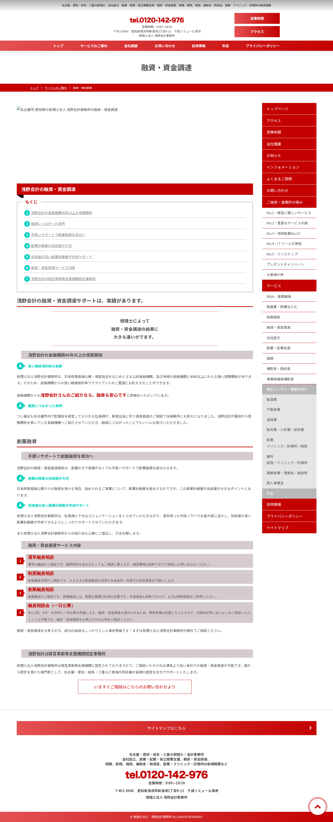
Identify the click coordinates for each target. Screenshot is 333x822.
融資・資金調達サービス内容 (53, 267)
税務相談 (273, 317)
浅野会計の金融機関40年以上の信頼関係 (61, 212)
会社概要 (131, 45)
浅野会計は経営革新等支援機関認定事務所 (63, 278)
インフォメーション (283, 167)
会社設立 (273, 337)
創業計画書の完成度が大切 (51, 245)
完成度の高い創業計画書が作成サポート (61, 256)
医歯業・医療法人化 (282, 306)
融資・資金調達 (278, 327)
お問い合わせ (165, 45)
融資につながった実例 (48, 223)
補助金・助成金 (278, 368)
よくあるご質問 (279, 178)
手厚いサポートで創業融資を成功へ (58, 234)
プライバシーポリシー (263, 45)
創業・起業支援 (278, 347)
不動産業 (273, 409)
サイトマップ (277, 527)
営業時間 (257, 18)
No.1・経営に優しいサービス (289, 212)
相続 (270, 358)
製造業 (272, 399)
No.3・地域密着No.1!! (283, 233)
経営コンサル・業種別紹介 (287, 389)
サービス (274, 285)
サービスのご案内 (93, 45)
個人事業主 (275, 482)
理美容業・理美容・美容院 (287, 472)
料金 (225, 45)
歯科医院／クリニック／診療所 (287, 459)
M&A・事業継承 (279, 296)
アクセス (257, 31)
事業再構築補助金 (280, 379)
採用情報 (198, 45)
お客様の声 (275, 274)
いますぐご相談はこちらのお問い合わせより (135, 687)
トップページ (277, 108)
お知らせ (274, 155)
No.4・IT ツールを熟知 (284, 243)
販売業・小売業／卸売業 (285, 429)
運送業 (272, 419)
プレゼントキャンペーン (285, 264)
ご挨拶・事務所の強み (285, 202)
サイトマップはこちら (166, 728)
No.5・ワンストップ (282, 254)
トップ (58, 45)
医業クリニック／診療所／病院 (287, 443)
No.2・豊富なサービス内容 (287, 222)
